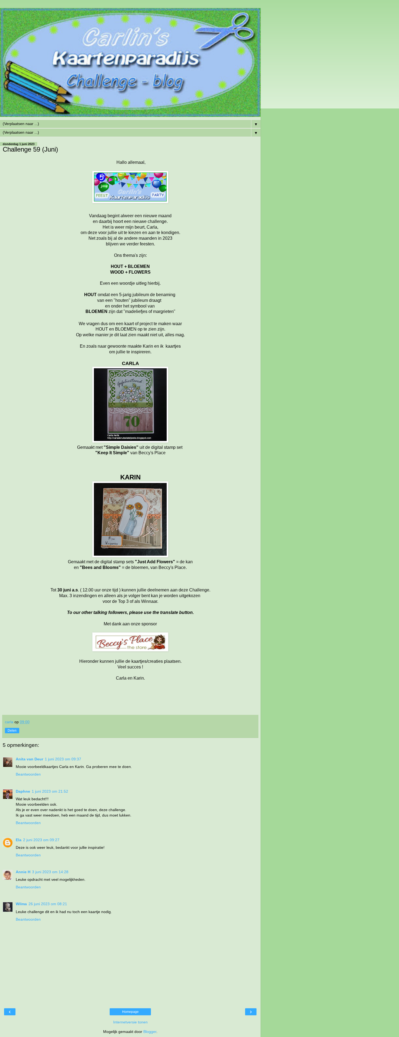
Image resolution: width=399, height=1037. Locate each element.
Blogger (149, 1031)
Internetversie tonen (130, 1022)
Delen (12, 730)
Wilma (21, 904)
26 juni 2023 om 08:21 (47, 904)
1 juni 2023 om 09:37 (63, 759)
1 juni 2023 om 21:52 (50, 791)
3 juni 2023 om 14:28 (50, 872)
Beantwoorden (28, 774)
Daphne (23, 791)
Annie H (23, 872)
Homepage (130, 1012)
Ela (18, 840)
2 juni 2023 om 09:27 (41, 840)
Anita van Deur (29, 759)
